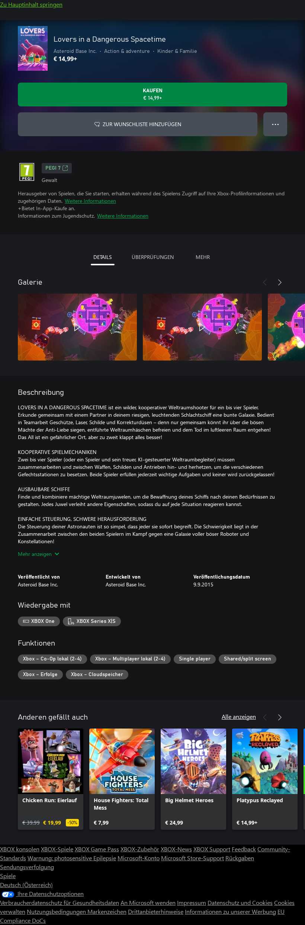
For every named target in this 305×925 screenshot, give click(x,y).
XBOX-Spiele (57, 849)
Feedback (244, 849)
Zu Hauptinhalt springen (31, 4)
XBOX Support (211, 849)
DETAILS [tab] (102, 256)
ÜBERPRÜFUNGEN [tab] (153, 256)
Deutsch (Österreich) (26, 885)
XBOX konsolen (19, 849)
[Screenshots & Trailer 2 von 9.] (202, 327)
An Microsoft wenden (148, 902)
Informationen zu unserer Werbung (230, 911)
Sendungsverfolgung (27, 867)
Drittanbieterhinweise (155, 911)
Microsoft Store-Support (192, 858)
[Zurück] (264, 282)
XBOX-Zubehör (140, 849)
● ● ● (275, 124)
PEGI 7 (53, 168)
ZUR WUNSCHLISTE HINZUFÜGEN (142, 124)
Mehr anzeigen (35, 553)
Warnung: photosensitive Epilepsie (72, 858)
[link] (50, 779)
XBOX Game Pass (97, 849)
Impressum (191, 902)
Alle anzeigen (239, 716)
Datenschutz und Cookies (240, 902)
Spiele (8, 876)
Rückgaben (239, 858)
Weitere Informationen (90, 200)
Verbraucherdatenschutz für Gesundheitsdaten (59, 902)
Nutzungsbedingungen (57, 911)
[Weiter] (279, 282)
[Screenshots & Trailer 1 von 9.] (77, 327)
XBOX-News (176, 849)
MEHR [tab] (203, 256)
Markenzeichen (106, 911)
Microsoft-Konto (139, 858)
